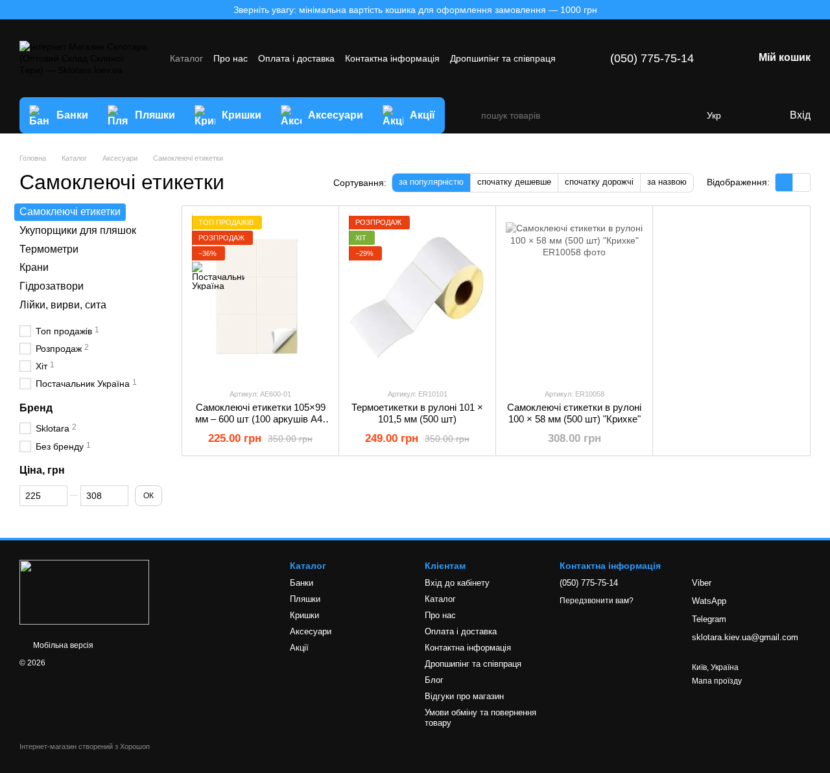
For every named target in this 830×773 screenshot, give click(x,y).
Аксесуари (335, 115)
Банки (72, 115)
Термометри (48, 248)
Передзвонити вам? (597, 600)
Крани (34, 267)
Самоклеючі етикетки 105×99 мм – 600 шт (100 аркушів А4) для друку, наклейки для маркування (260, 425)
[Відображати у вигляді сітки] (784, 182)
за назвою (667, 182)
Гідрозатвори (51, 286)
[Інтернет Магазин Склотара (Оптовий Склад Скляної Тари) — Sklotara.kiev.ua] (84, 591)
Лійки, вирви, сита (62, 304)
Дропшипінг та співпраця (503, 58)
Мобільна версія (62, 645)
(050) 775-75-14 (652, 58)
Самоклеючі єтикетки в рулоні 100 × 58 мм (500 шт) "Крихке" (574, 413)
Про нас (230, 58)
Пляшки (155, 115)
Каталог (186, 58)
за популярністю (431, 182)
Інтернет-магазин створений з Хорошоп (84, 746)
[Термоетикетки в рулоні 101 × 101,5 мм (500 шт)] (417, 297)
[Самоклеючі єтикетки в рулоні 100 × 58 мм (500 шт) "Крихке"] (574, 297)
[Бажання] (752, 115)
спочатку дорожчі (599, 182)
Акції (422, 115)
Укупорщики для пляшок (77, 230)
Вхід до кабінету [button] (457, 583)
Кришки (241, 115)
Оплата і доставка (296, 58)
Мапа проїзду (717, 681)
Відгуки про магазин (464, 696)
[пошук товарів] (470, 115)
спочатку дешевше (514, 182)
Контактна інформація (392, 58)
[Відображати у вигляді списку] (801, 182)
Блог (434, 680)
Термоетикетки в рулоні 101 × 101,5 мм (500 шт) (417, 413)
